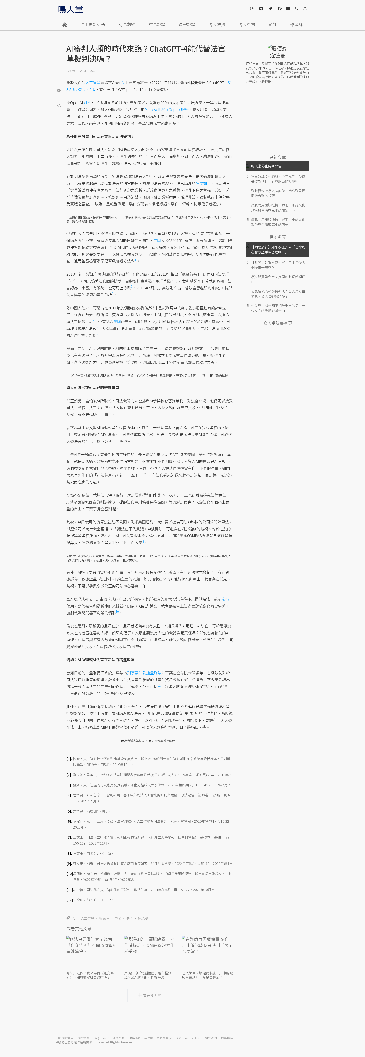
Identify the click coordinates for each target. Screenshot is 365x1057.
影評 (272, 24)
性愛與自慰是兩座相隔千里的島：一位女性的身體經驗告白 (278, 308)
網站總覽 (84, 1038)
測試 (87, 102)
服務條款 (135, 1038)
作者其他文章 (79, 929)
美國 (129, 918)
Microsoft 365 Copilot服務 (167, 109)
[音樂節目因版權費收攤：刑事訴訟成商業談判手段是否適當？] (207, 953)
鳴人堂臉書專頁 (277, 323)
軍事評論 (156, 24)
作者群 (296, 24)
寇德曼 (70, 70)
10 (117, 611)
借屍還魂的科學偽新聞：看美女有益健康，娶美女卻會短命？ (278, 293)
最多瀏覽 (277, 237)
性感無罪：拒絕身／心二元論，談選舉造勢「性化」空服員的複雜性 (278, 179)
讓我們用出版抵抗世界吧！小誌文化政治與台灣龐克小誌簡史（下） (278, 207)
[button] (59, 105)
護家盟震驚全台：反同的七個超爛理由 (278, 279)
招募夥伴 (227, 1038)
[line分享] (59, 90)
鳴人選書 (246, 24)
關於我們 (211, 1038)
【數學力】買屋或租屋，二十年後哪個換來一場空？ (278, 265)
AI (74, 918)
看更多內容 (152, 995)
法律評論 (186, 24)
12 (159, 685)
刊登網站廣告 (65, 1038)
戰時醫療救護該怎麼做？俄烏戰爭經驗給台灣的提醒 (278, 193)
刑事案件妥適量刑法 (144, 672)
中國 (117, 918)
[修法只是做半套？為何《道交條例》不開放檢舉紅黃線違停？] (91, 953)
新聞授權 (119, 1038)
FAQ (96, 1038)
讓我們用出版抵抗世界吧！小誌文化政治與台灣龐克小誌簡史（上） (278, 222)
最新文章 (277, 157)
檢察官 (104, 918)
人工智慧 (87, 918)
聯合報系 (182, 1038)
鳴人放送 (216, 24)
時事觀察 (126, 24)
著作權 (148, 1038)
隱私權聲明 (164, 1038)
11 (162, 625)
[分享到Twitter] (59, 77)
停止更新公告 (92, 24)
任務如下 (203, 183)
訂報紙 (196, 1038)
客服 (106, 1038)
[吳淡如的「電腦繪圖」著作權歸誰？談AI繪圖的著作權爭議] (149, 953)
